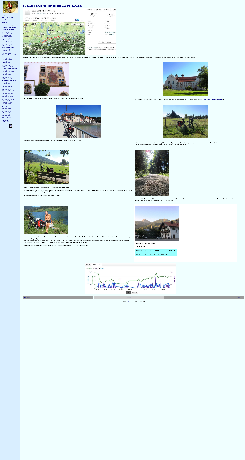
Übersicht (128, 297)
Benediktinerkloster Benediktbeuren (211, 99)
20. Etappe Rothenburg (7, 63)
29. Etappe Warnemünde (8, 78)
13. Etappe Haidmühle (7, 51)
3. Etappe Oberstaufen (7, 33)
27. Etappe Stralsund (7, 75)
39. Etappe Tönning (6, 95)
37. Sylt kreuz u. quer (7, 92)
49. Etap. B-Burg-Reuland (8, 114)
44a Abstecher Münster (7, 105)
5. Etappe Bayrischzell (7, 36)
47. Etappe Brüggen (7, 111)
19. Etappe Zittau (6, 62)
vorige (27, 297)
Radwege (4, 22)
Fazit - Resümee (6, 117)
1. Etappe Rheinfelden (7, 30)
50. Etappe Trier (6, 115)
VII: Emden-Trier (6, 107)
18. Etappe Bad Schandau (8, 61)
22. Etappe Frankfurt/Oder (8, 66)
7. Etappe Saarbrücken (7, 41)
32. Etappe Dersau (6, 84)
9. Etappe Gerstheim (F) (7, 44)
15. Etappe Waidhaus (7, 56)
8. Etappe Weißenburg (7, 42)
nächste (240, 297)
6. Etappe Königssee (7, 38)
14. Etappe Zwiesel (6, 53)
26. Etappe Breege (6, 74)
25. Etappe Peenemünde (8, 73)
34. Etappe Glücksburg (7, 87)
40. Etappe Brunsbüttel (7, 96)
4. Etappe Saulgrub (6, 35)
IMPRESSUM (5, 122)
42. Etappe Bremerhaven (8, 99)
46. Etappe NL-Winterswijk (8, 109)
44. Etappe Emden (6, 103)
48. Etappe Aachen (6, 112)
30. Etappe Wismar (6, 82)
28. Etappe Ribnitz (6, 77)
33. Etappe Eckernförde (7, 86)
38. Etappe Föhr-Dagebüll (8, 93)
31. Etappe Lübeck (6, 83)
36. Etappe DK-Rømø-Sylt (8, 90)
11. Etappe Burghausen (7, 49)
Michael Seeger (131, 301)
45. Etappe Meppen (6, 108)
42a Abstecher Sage (7, 100)
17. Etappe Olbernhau (7, 59)
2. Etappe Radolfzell (6, 32)
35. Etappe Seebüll (6, 89)
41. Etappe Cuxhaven (7, 97)
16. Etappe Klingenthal (7, 58)
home (3, 15)
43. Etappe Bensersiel (7, 102)
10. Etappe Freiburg (6, 45)
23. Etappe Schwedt (7, 70)
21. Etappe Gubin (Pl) (7, 65)
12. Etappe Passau (6, 50)
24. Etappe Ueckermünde (8, 71)
